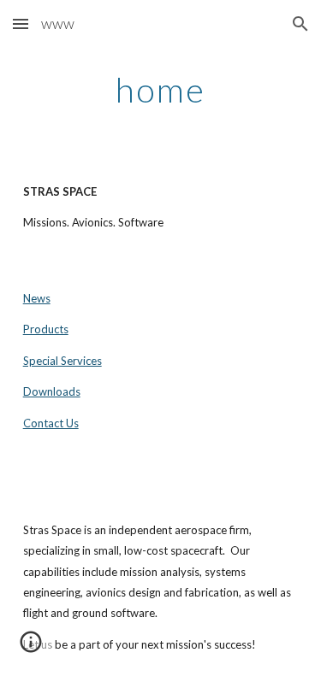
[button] (20, 23)
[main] (161, 89)
